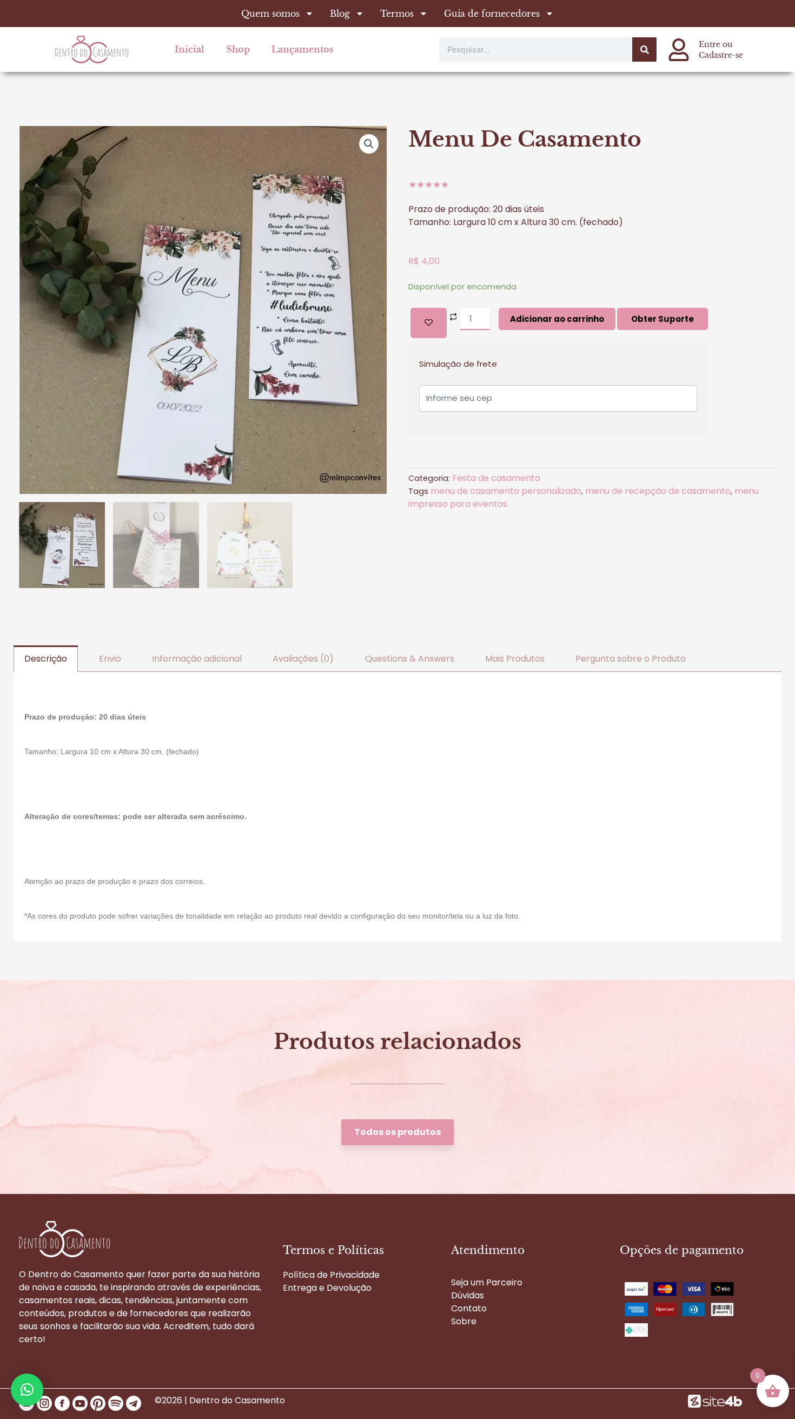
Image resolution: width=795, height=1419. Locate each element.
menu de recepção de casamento (658, 491)
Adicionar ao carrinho (557, 319)
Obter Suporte (662, 319)
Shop (238, 49)
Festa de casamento (496, 478)
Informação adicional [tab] (197, 658)
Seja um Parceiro (486, 1282)
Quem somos (270, 13)
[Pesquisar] (644, 49)
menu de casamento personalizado (505, 491)
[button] (369, 144)
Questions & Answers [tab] (409, 658)
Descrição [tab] (45, 658)
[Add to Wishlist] (428, 323)
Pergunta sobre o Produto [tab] (630, 658)
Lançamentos (302, 49)
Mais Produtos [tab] (515, 658)
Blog (340, 13)
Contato (469, 1308)
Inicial (189, 49)
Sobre (463, 1321)
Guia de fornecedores (492, 13)
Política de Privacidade (331, 1275)
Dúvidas (467, 1295)
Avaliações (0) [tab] (303, 658)
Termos (397, 13)
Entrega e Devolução (327, 1288)
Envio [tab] (110, 658)
